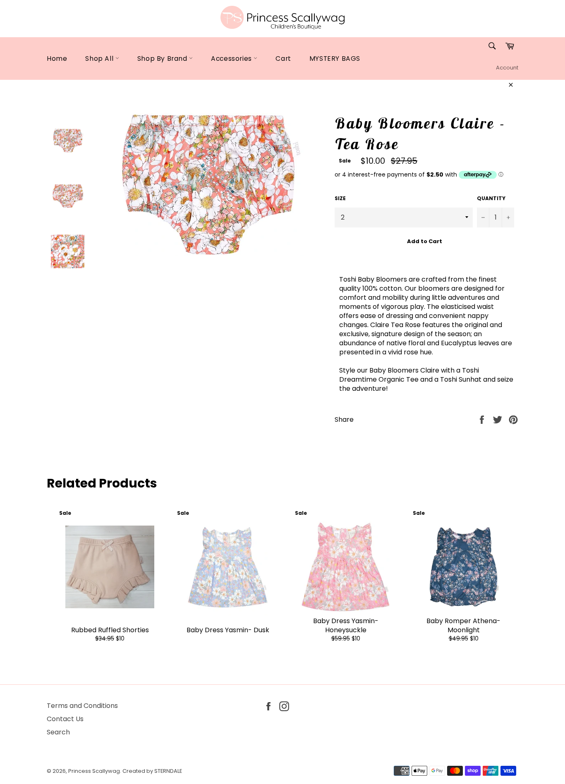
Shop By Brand (163, 58)
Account (507, 68)
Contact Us (65, 719)
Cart (283, 58)
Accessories (232, 58)
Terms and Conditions (82, 705)
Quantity (491, 198)
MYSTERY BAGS (334, 58)
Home (57, 58)
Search (58, 732)
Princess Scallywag (94, 770)
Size (340, 198)
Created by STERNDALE (152, 770)
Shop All (100, 58)
